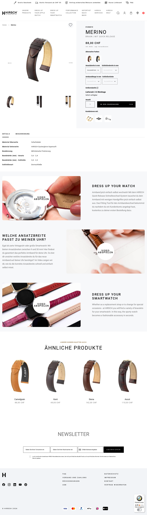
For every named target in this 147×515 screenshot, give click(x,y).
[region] (111, 59)
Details (6, 134)
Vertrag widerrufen (115, 485)
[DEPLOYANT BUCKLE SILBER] (108, 119)
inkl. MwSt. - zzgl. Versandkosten (97, 46)
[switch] (139, 509)
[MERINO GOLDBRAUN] (89, 59)
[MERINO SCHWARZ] (98, 59)
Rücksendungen (71, 481)
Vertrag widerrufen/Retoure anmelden (85, 2)
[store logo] (9, 13)
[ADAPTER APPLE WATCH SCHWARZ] (99, 119)
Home (4, 25)
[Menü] (143, 495)
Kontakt (108, 481)
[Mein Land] (143, 13)
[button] (8, 62)
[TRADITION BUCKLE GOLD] (90, 119)
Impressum (110, 477)
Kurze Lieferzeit (115, 2)
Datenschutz (112, 456)
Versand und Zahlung (75, 477)
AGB (65, 485)
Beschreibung (23, 134)
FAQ (131, 2)
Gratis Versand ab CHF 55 (50, 2)
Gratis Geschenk (24, 2)
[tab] (6, 133)
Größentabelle (91, 88)
